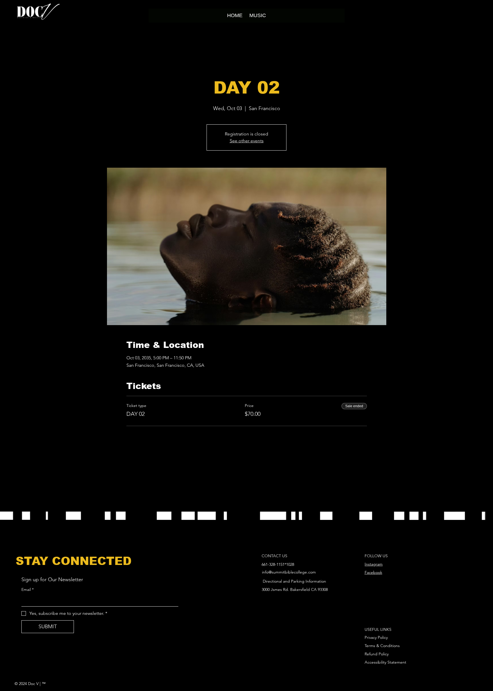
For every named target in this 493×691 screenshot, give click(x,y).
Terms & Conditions (382, 645)
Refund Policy (377, 653)
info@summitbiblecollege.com (289, 572)
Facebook (373, 572)
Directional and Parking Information (294, 581)
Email (27, 589)
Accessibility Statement (385, 662)
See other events (247, 140)
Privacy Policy (376, 637)
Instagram (374, 564)
